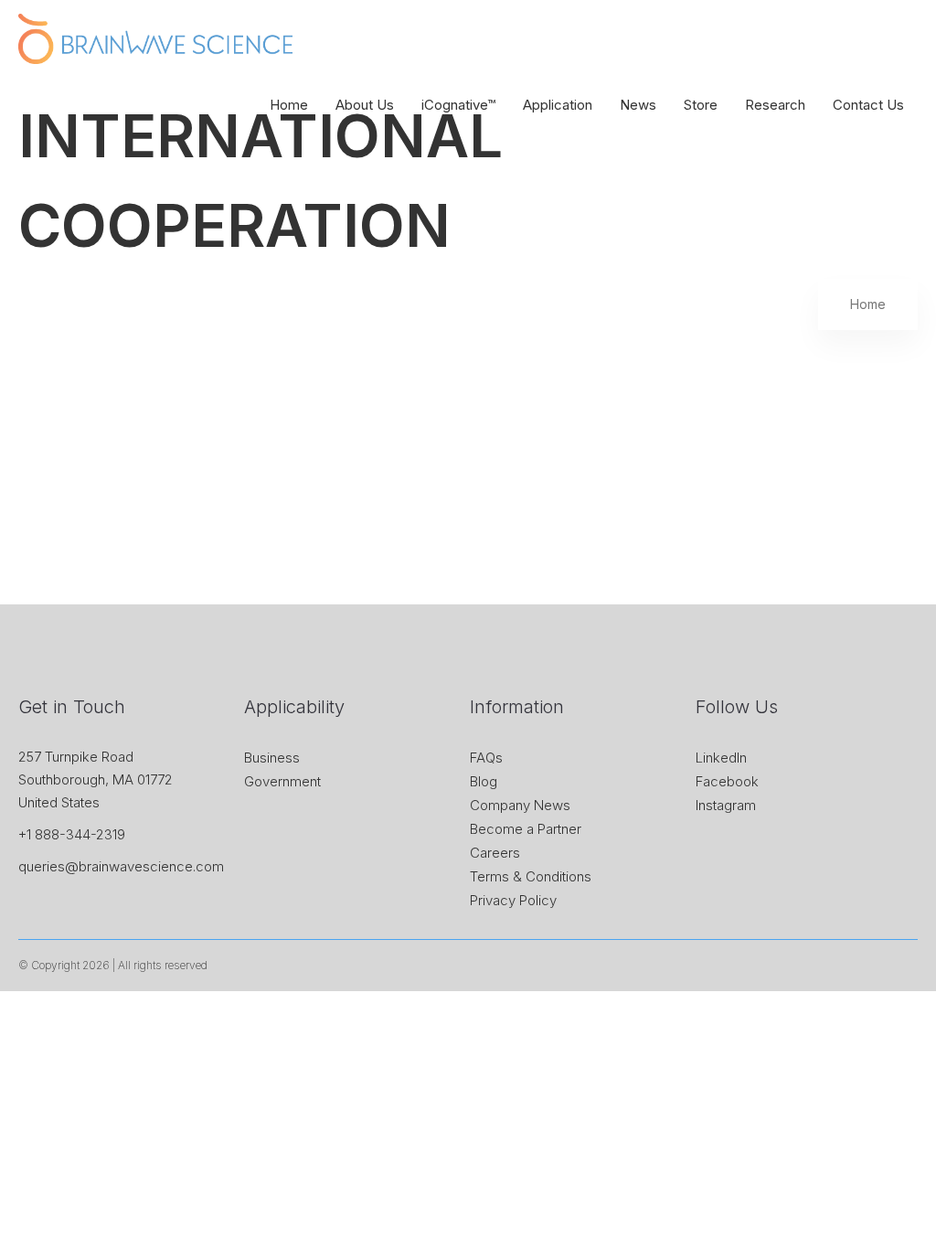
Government (282, 781)
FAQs (486, 757)
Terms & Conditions (530, 876)
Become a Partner (525, 829)
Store (701, 104)
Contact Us (868, 104)
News (638, 104)
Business (272, 757)
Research (775, 104)
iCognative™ (458, 104)
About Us (364, 104)
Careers (495, 852)
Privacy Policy (513, 900)
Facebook (727, 781)
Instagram (726, 805)
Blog (483, 781)
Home (289, 104)
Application (557, 104)
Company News (520, 805)
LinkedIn (721, 757)
